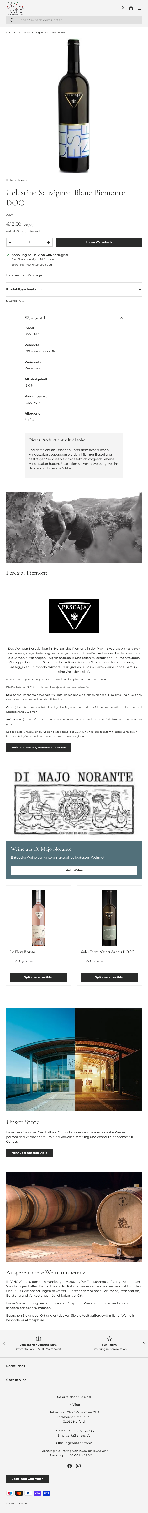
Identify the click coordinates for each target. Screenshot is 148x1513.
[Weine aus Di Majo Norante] (74, 803)
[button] (131, 8)
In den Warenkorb (99, 242)
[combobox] (74, 20)
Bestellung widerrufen (28, 1479)
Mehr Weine (74, 870)
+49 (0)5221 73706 (80, 1431)
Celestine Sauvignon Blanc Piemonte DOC (45, 32)
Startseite (11, 32)
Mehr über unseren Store (29, 1153)
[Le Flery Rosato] (38, 918)
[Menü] (139, 8)
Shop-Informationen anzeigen (32, 264)
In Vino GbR (22, 1503)
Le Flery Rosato (22, 951)
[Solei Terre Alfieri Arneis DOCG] (109, 918)
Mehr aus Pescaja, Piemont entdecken (39, 747)
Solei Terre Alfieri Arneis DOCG (107, 951)
